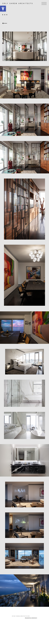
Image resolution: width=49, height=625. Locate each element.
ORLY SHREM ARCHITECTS (17, 3)
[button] (3, 9)
